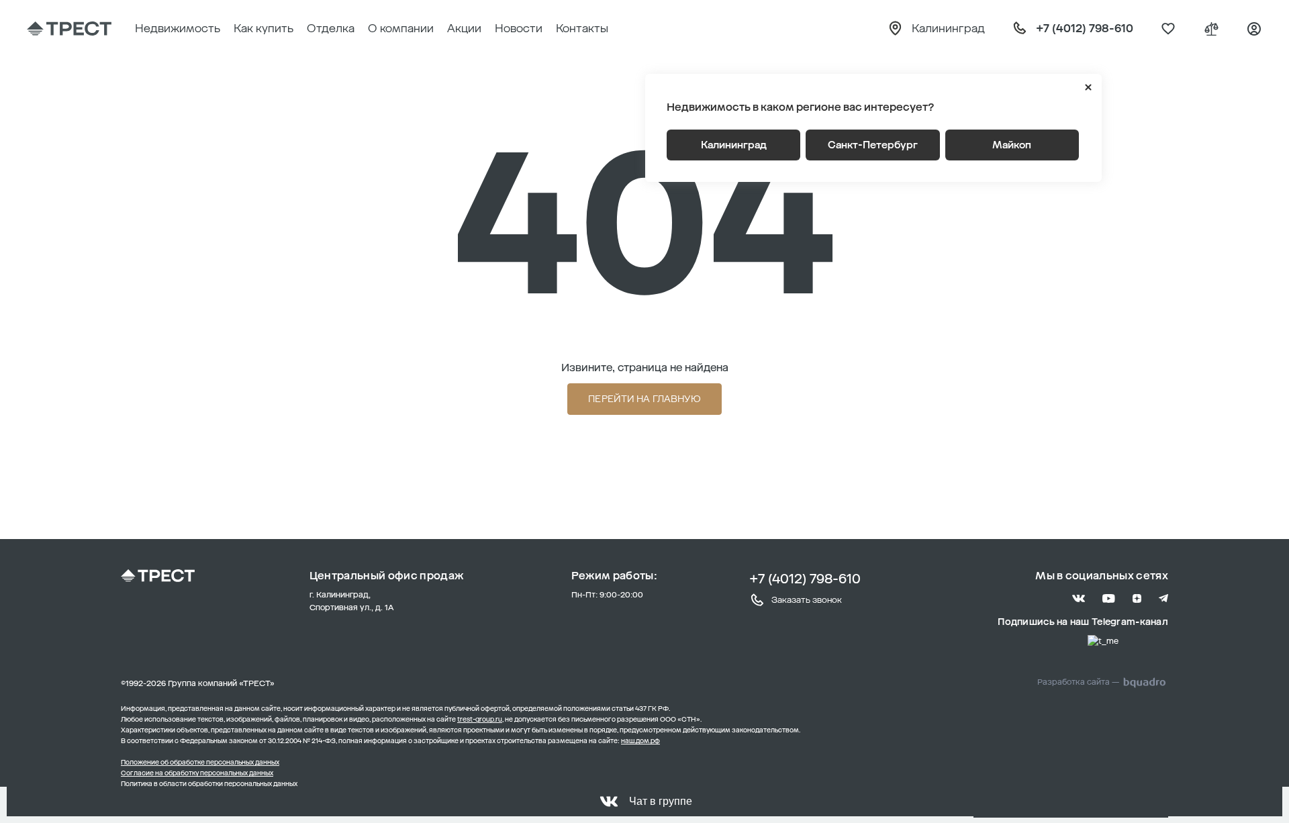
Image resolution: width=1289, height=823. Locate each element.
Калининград (734, 145)
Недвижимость (177, 28)
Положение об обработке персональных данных (200, 763)
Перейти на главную (644, 399)
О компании (401, 28)
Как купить (263, 28)
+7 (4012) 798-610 (805, 579)
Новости (518, 28)
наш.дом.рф (640, 741)
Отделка (330, 28)
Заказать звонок (806, 600)
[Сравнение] (1211, 29)
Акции (464, 28)
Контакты (582, 28)
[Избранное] (1168, 29)
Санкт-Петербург (873, 145)
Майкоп (1011, 145)
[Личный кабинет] (1254, 29)
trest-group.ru (479, 720)
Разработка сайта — (1078, 682)
